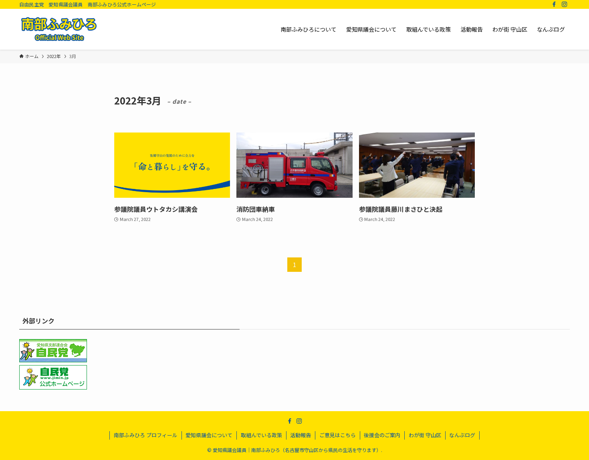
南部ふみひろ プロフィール (146, 435)
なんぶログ (462, 435)
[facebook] (554, 4)
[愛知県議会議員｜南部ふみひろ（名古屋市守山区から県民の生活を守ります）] (59, 29)
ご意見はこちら (337, 435)
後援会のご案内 (382, 435)
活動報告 (300, 435)
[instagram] (564, 4)
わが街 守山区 (425, 435)
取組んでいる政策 (261, 435)
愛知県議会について (209, 435)
